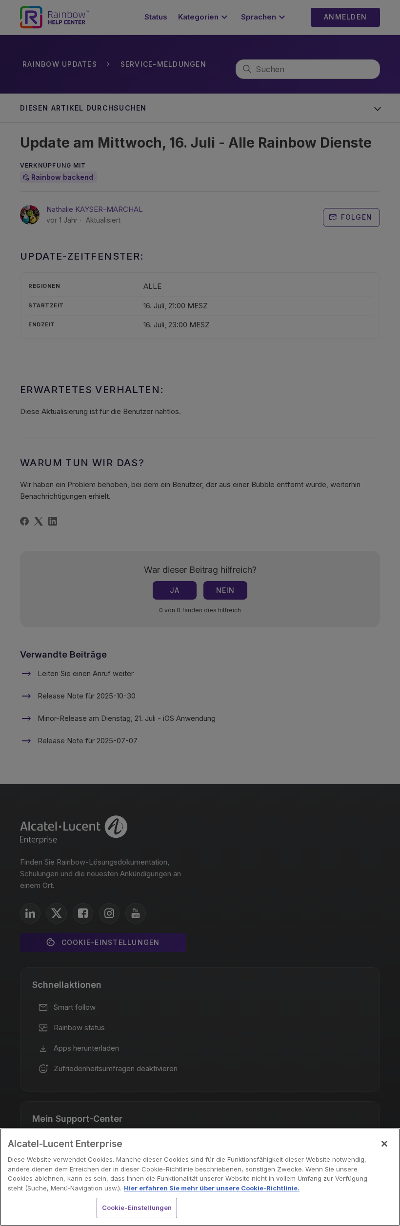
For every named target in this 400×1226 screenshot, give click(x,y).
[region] (200, 1177)
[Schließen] (384, 1143)
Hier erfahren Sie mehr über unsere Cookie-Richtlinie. (212, 1188)
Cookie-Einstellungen (137, 1207)
